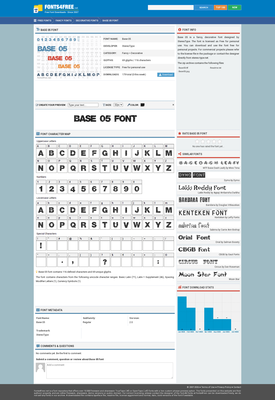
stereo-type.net (200, 57)
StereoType (128, 46)
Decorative (137, 53)
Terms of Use (208, 387)
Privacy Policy (224, 387)
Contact (237, 387)
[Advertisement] (105, 90)
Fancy (125, 53)
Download (167, 74)
